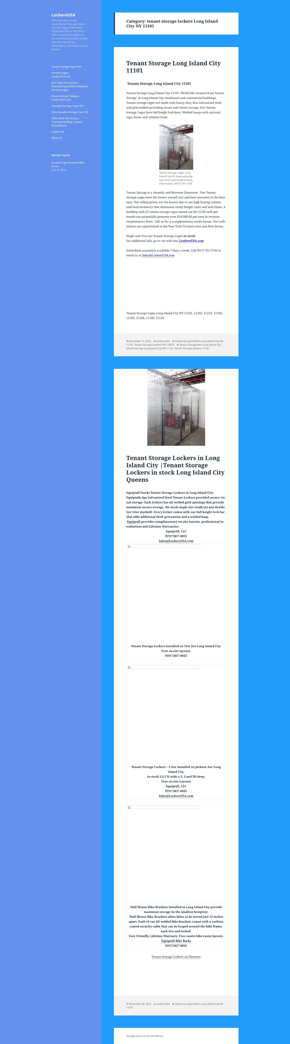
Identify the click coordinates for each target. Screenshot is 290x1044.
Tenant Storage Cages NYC (67, 66)
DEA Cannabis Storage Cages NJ (70, 112)
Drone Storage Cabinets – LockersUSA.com (66, 97)
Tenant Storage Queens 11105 (191, 348)
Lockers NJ (58, 131)
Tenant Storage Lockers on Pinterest (176, 957)
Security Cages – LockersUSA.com (61, 74)
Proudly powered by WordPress (144, 1036)
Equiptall (133, 522)
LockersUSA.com (191, 241)
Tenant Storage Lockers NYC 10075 (154, 344)
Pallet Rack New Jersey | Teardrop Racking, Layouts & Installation (67, 122)
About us (57, 138)
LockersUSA (63, 15)
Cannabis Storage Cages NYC (68, 106)
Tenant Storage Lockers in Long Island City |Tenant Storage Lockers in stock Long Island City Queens (175, 468)
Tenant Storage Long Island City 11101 (173, 66)
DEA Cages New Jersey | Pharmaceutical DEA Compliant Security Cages (70, 86)
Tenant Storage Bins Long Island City (200, 344)
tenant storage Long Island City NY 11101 (149, 348)
